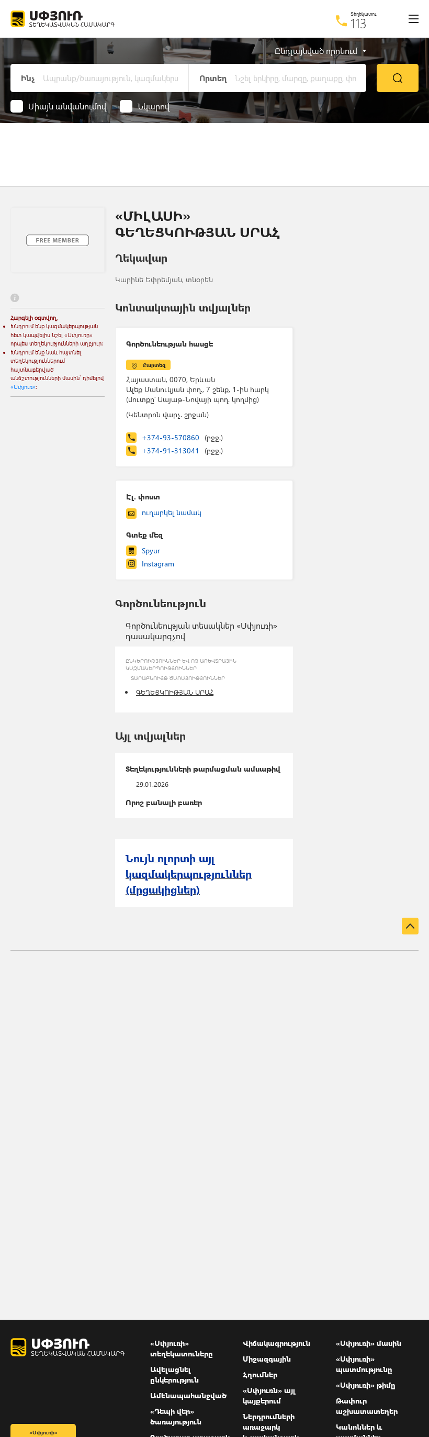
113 (359, 23)
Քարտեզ (154, 365)
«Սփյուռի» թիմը (366, 1385)
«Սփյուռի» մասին (368, 1343)
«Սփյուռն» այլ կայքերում (269, 1395)
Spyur (151, 550)
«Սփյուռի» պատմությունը (364, 1364)
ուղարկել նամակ (171, 512)
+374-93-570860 (182, 437)
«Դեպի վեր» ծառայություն (175, 1416)
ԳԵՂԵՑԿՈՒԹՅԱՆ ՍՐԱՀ (174, 691)
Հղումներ (260, 1374)
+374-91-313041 (182, 450)
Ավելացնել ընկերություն (174, 1374)
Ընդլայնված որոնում (316, 51)
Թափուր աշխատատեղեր (367, 1406)
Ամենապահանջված (188, 1395)
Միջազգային (267, 1359)
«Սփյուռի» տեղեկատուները (181, 1348)
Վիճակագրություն (276, 1343)
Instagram (158, 564)
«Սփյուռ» (23, 386)
